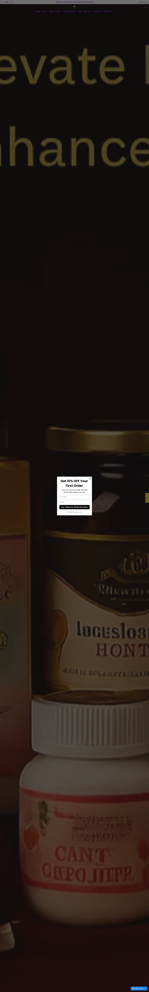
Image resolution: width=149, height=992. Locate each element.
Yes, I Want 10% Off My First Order (74, 507)
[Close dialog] (90, 478)
